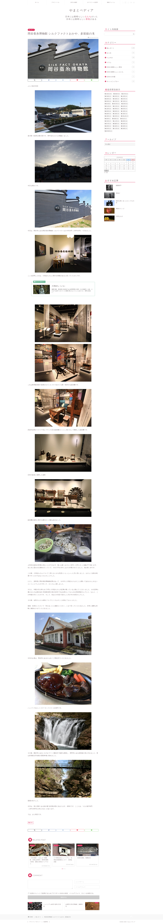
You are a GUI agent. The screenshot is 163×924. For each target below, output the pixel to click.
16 (133, 165)
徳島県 (124, 121)
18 (111, 167)
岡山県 (124, 118)
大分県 (116, 128)
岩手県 (125, 93)
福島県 (108, 98)
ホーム (37, 2)
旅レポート (31, 29)
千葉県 (124, 101)
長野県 (31, 822)
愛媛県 (116, 123)
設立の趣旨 (74, 2)
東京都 (108, 103)
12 (115, 165)
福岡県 (108, 126)
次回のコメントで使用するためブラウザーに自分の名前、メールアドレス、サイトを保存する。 (62, 893)
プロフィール (55, 2)
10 (106, 165)
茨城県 (116, 98)
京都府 (116, 113)
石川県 (116, 106)
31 (106, 170)
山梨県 (108, 108)
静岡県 (108, 111)
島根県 (116, 118)
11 (110, 165)
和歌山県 (125, 116)
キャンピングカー (120, 81)
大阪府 (124, 113)
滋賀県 (108, 113)
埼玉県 (116, 101)
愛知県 (116, 111)
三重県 (124, 111)
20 (119, 167)
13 (119, 165)
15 (128, 165)
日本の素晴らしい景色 (120, 67)
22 (128, 167)
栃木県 (124, 98)
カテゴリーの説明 (92, 2)
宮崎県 (124, 128)
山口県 (116, 121)
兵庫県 (108, 116)
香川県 (108, 123)
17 (106, 167)
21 (124, 167)
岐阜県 (124, 108)
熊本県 (108, 128)
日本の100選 (120, 76)
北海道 (108, 93)
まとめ (120, 53)
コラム (120, 62)
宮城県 (108, 96)
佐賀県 (116, 126)
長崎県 (124, 126)
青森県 (117, 93)
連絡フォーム (111, 2)
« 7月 (106, 172)
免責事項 (45, 921)
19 (115, 167)
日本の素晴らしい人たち (120, 72)
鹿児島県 (109, 131)
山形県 (124, 96)
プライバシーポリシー (35, 921)
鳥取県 (108, 118)
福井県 (124, 106)
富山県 (108, 106)
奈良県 (116, 116)
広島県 (108, 121)
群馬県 (108, 101)
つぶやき (120, 57)
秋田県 (116, 96)
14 (124, 165)
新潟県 (125, 103)
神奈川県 (116, 103)
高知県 (124, 123)
